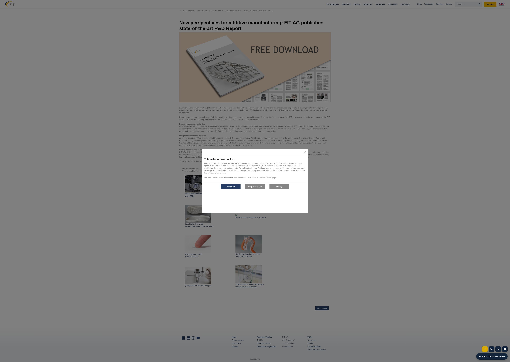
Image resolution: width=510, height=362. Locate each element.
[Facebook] (485, 349)
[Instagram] (498, 349)
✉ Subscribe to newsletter (492, 356)
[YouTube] (505, 349)
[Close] (305, 152)
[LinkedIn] (491, 349)
